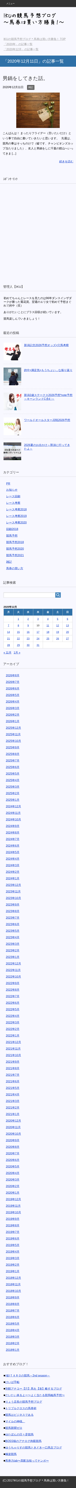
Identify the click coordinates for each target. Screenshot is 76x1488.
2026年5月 (12, 695)
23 (28, 638)
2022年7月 (12, 996)
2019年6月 (12, 1238)
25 (47, 638)
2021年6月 (12, 1081)
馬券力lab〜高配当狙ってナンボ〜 (27, 1460)
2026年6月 (12, 688)
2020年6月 (12, 1159)
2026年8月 (12, 675)
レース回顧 (13, 496)
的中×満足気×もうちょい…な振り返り (48, 370)
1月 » (17, 652)
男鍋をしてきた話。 (25, 78)
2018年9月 (12, 1297)
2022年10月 (13, 976)
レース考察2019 (16, 515)
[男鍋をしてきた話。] (38, 125)
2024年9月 (12, 826)
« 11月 (7, 652)
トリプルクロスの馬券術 (20, 1408)
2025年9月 (12, 747)
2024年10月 (13, 819)
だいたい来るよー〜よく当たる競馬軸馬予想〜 (35, 1395)
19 (57, 632)
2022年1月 (12, 1035)
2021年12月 (13, 1042)
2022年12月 (13, 963)
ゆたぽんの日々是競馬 (19, 1434)
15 (18, 632)
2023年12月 (13, 884)
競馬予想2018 (15, 542)
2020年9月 (12, 1140)
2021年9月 (12, 1061)
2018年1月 (12, 1349)
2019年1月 (12, 1271)
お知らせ (11, 489)
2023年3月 (12, 943)
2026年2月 (12, 714)
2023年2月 (12, 950)
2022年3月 (12, 1022)
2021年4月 (12, 1094)
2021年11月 (13, 1048)
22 (18, 638)
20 (67, 632)
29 (18, 645)
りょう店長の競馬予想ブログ (23, 1401)
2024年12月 (13, 806)
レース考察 (13, 502)
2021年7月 (12, 1074)
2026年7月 (12, 681)
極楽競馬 (11, 1454)
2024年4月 (12, 858)
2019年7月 (12, 1232)
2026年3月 (12, 708)
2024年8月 (12, 832)
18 (47, 632)
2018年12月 (13, 1277)
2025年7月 (12, 760)
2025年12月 (13, 727)
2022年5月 (12, 1009)
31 (38, 645)
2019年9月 (12, 1218)
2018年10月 (13, 1290)
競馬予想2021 (15, 555)
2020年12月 (13, 1120)
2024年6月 (12, 845)
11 (47, 625)
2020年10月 (13, 1133)
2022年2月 (12, 1029)
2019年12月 (13, 1199)
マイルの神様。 (15, 1421)
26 (57, 638)
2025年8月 (12, 754)
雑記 (30, 87)
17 (38, 632)
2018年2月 (12, 1343)
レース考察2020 (16, 522)
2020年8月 (12, 1146)
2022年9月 (12, 983)
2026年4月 (12, 701)
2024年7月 (12, 839)
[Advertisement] (38, 233)
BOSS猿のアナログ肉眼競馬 (23, 1441)
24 (38, 638)
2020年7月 (12, 1153)
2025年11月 (13, 734)
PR (8, 483)
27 (67, 638)
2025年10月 (13, 740)
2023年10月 (13, 898)
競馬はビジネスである (19, 1414)
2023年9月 (12, 904)
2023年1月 (12, 956)
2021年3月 (12, 1101)
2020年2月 (12, 1186)
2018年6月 (12, 1317)
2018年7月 (12, 1310)
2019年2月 (12, 1264)
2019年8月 (12, 1225)
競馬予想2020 (15, 548)
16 (28, 632)
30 (28, 645)
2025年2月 (12, 793)
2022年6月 (12, 1002)
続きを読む (66, 161)
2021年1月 (12, 1114)
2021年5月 (12, 1087)
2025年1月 (12, 799)
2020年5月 (12, 1166)
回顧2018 (12, 529)
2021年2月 (12, 1107)
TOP (37, 39)
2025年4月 (12, 780)
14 (8, 632)
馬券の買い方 (14, 568)
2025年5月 (12, 773)
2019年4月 (12, 1251)
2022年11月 (13, 970)
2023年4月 (12, 937)
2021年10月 (13, 1055)
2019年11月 (13, 1205)
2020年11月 (13, 1127)
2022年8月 (12, 989)
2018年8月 (12, 1304)
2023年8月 (12, 911)
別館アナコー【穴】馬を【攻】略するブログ (33, 1388)
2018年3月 (12, 1336)
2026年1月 (12, 721)
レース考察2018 (16, 509)
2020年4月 (12, 1173)
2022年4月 (12, 1015)
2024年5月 (12, 852)
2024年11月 (13, 812)
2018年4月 (12, 1330)
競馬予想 (11, 535)
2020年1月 (12, 1192)
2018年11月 (13, 1284)
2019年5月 (12, 1245)
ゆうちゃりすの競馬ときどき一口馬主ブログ (33, 1447)
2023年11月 (13, 891)
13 (67, 625)
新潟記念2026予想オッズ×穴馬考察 (46, 345)
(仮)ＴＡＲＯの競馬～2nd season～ (27, 1375)
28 (8, 645)
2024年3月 (12, 865)
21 (8, 638)
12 (57, 625)
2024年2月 (12, 871)
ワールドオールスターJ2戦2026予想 (47, 420)
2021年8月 (12, 1068)
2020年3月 (12, 1179)
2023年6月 (12, 924)
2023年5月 (12, 930)
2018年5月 (12, 1323)
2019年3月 (12, 1258)
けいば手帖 (12, 1382)
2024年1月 (12, 878)
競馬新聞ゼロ (13, 1427)
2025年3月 (12, 786)
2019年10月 (13, 1212)
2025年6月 (12, 767)
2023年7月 (12, 917)
